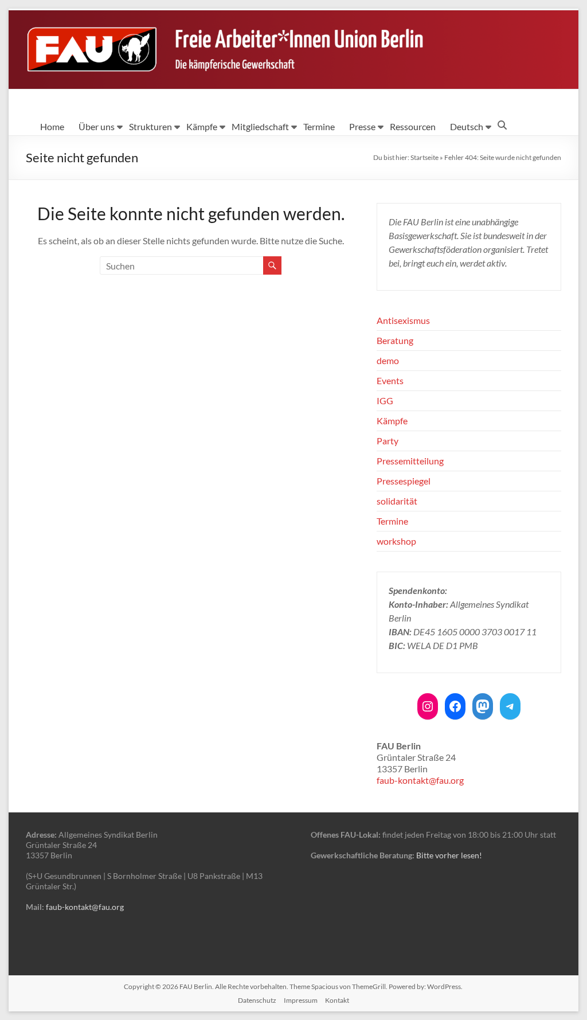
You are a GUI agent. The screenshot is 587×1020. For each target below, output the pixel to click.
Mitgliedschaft (260, 126)
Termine (319, 126)
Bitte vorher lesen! (449, 855)
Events (390, 380)
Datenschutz (257, 1000)
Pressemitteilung (410, 460)
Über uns (97, 126)
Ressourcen (413, 126)
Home (52, 126)
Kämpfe (201, 126)
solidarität (397, 500)
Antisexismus (403, 320)
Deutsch (466, 126)
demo (388, 360)
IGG (385, 400)
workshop (396, 541)
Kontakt (337, 1000)
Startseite (424, 157)
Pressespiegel (404, 480)
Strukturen (150, 126)
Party (387, 440)
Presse (362, 126)
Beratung (395, 340)
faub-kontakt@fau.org (420, 780)
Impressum (301, 1000)
